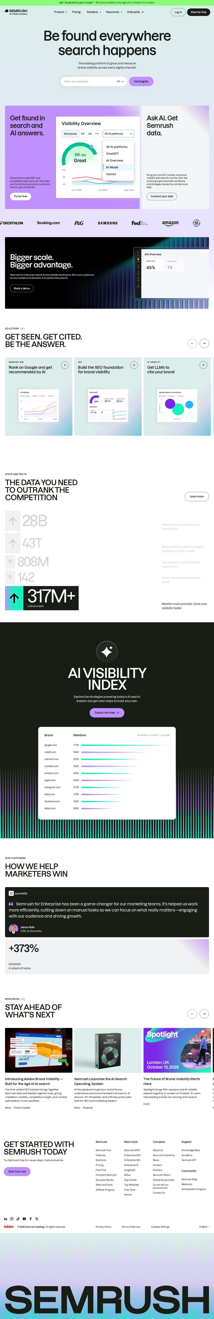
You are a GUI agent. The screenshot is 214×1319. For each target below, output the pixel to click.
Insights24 (129, 1170)
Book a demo (22, 288)
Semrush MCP (132, 1150)
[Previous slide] (192, 343)
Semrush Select (161, 1175)
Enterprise (133, 12)
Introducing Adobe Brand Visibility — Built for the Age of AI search (34, 1081)
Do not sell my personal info (160, 1186)
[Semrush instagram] (12, 1219)
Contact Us (159, 1193)
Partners (157, 1170)
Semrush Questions (164, 1155)
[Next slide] (204, 343)
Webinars (187, 1184)
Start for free (198, 12)
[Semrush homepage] (15, 12)
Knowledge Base (191, 1150)
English (203, 1227)
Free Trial (101, 1170)
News (156, 1160)
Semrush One (103, 1150)
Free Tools (130, 1190)
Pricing (76, 12)
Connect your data (162, 196)
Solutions (92, 12)
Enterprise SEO (132, 1155)
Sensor (128, 1194)
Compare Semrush (106, 1175)
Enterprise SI (131, 1165)
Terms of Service (131, 1227)
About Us (158, 1150)
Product (59, 12)
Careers (157, 1165)
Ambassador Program (194, 1189)
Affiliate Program (105, 1190)
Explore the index (105, 712)
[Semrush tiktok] (18, 1219)
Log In (178, 12)
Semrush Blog (189, 1179)
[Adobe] (8, 1226)
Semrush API (189, 1160)
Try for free (20, 196)
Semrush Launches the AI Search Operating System (100, 1081)
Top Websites (131, 1185)
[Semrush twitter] (37, 1219)
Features (101, 1155)
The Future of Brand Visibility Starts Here (172, 1081)
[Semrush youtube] (24, 1219)
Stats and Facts (104, 1185)
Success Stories (105, 1180)
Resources (112, 12)
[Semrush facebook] (30, 1219)
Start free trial (17, 1171)
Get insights (141, 81)
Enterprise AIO (132, 1160)
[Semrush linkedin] (5, 1219)
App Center (130, 1180)
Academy (187, 1155)
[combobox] (90, 81)
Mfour (127, 1175)
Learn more (197, 496)
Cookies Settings (160, 1227)
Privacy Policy (103, 1227)
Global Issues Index (163, 1180)
